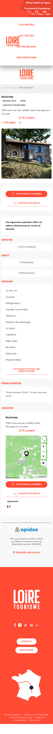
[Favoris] (29, 12)
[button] (37, 12)
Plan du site (35, 720)
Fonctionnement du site (21, 717)
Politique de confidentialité (35, 715)
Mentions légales (12, 715)
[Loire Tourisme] (13, 41)
